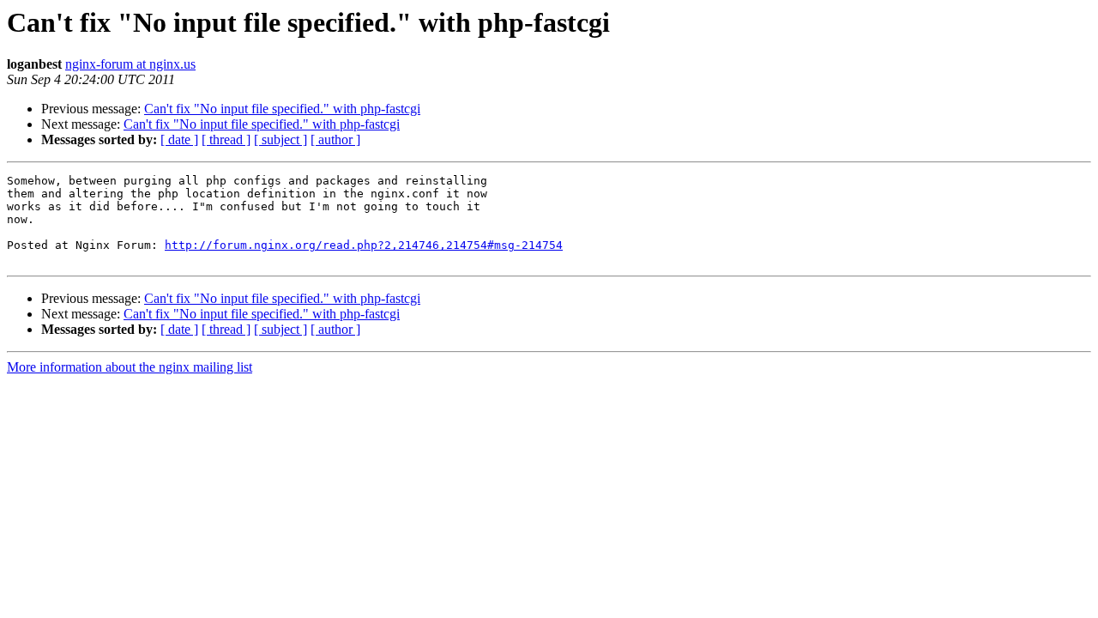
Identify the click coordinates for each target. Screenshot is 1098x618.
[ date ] (179, 139)
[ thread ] (226, 139)
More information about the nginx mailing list (129, 367)
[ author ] (335, 139)
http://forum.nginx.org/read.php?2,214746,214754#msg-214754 (364, 245)
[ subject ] (280, 139)
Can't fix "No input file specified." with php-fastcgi (282, 108)
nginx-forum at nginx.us (130, 64)
